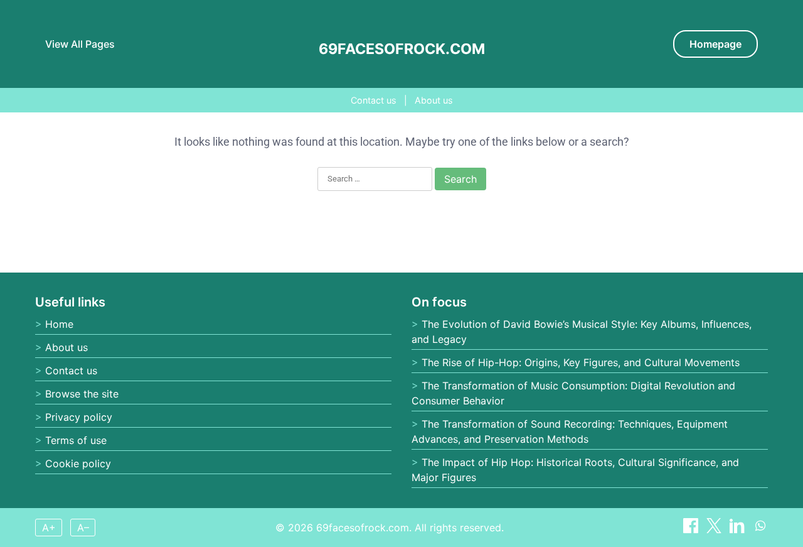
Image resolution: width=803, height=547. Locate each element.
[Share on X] (715, 529)
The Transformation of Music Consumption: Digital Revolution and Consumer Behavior (573, 393)
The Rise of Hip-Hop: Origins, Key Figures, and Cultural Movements (581, 362)
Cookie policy (78, 463)
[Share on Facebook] (692, 529)
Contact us (373, 100)
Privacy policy (78, 417)
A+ (49, 527)
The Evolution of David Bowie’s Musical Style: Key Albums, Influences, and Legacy (582, 331)
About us (434, 100)
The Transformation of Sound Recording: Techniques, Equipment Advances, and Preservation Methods (570, 431)
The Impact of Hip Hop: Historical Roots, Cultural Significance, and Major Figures (575, 470)
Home (59, 324)
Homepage (715, 44)
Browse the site (82, 393)
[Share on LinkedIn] (739, 529)
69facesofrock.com (402, 49)
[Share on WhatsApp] (760, 529)
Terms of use (76, 440)
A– (83, 527)
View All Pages (80, 44)
